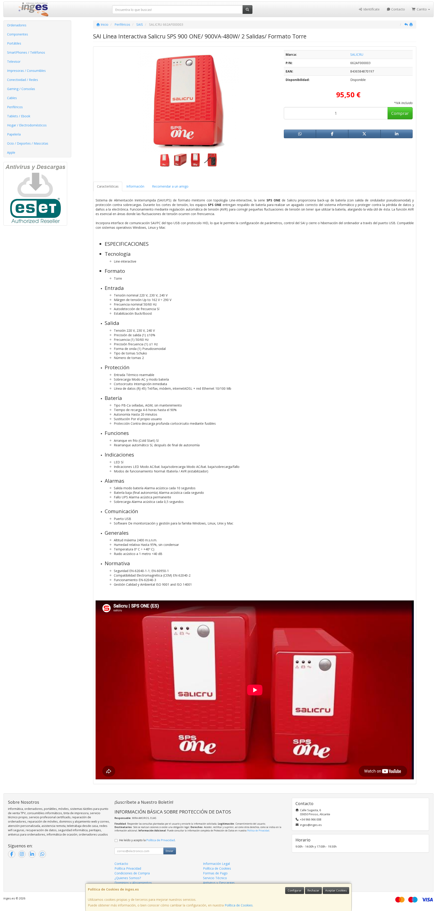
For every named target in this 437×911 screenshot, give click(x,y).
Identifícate (371, 9)
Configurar (295, 890)
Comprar (400, 113)
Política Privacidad (127, 868)
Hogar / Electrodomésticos (27, 125)
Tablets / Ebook (18, 116)
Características (108, 186)
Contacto (397, 9)
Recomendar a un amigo (170, 186)
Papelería (14, 134)
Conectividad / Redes (22, 80)
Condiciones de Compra (132, 873)
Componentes (17, 34)
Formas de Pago (215, 873)
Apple (11, 152)
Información (135, 186)
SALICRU (356, 54)
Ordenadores (16, 25)
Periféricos (15, 107)
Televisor (13, 61)
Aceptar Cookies (336, 890)
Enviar (169, 851)
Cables (12, 98)
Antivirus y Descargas (219, 883)
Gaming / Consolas (21, 89)
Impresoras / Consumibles (26, 70)
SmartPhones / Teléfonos (26, 52)
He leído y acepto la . (147, 840)
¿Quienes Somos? (127, 878)
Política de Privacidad (258, 830)
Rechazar (313, 890)
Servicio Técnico (215, 878)
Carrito (422, 9)
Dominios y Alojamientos (133, 883)
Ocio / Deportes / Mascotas (27, 143)
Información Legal (216, 863)
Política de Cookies (239, 905)
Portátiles (14, 43)
